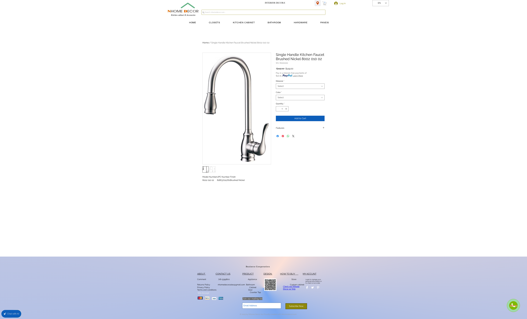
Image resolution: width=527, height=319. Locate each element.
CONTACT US (223, 273)
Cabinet (252, 287)
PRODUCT (248, 273)
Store (294, 279)
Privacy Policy (203, 287)
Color (279, 92)
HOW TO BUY (289, 273)
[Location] (318, 3)
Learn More (298, 76)
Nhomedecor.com (289, 314)
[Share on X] (293, 136)
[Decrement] (278, 108)
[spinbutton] (282, 108)
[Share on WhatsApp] (288, 136)
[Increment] (286, 108)
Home (205, 42)
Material (280, 81)
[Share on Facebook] (277, 136)
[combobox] (300, 86)
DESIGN (268, 273)
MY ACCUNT (309, 273)
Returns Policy (203, 285)
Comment (202, 279)
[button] (325, 3)
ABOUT (201, 273)
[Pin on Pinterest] (282, 136)
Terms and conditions (206, 290)
